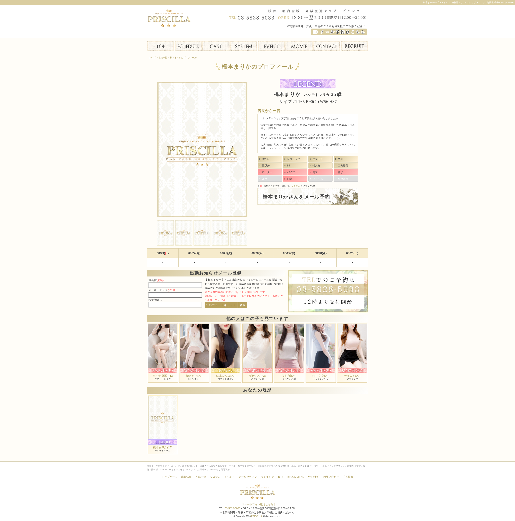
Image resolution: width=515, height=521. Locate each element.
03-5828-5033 (232, 508)
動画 (280, 477)
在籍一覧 (201, 477)
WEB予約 (313, 477)
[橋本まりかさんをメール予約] (308, 202)
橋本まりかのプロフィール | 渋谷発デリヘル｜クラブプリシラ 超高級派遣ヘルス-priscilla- (468, 2)
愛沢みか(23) (257, 375)
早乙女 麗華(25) (163, 375)
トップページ (169, 477)
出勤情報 (186, 477)
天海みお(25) (352, 375)
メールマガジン (248, 477)
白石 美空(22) (320, 375)
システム (295, 186)
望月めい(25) (194, 375)
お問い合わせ (331, 477)
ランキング (267, 477)
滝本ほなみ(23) (226, 375)
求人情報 (348, 477)
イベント (229, 477)
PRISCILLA (256, 516)
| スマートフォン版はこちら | (257, 504)
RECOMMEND (295, 477)
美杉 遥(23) (289, 375)
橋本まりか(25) (162, 447)
